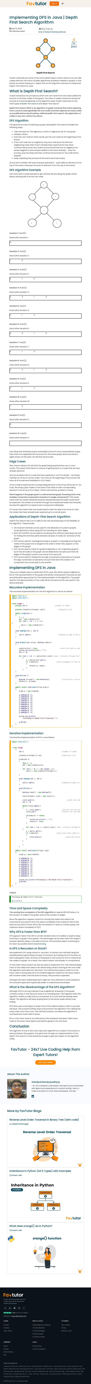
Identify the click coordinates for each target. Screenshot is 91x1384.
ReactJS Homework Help (56, 1371)
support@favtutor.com (18, 1316)
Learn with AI (8, 1331)
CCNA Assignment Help (72, 1371)
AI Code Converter (39, 1337)
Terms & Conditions (39, 1349)
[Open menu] (62, 3)
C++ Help (29, 1374)
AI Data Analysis (38, 1334)
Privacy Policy (37, 1346)
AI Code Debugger (39, 1331)
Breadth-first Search (29, 103)
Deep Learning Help (60, 1369)
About (6, 1346)
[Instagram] (19, 1308)
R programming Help (55, 1374)
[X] (5, 1308)
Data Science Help (24, 1366)
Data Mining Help (19, 1371)
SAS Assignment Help (26, 1369)
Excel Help (49, 1369)
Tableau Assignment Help (11, 1369)
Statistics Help (48, 1366)
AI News (6, 1325)
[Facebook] (24, 1308)
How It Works (65, 1325)
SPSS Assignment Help (69, 1374)
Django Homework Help (22, 1376)
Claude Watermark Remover (42, 1325)
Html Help (36, 1374)
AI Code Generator (39, 1328)
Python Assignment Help (74, 1366)
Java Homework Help (59, 1366)
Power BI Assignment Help (40, 1371)
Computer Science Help (11, 1366)
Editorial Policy (8, 1352)
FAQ (5, 1355)
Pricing (63, 1328)
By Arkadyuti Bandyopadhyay (53, 32)
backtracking (40, 944)
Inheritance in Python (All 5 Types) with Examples (40, 1171)
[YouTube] (14, 1308)
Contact (6, 1349)
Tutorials (6, 1328)
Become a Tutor (66, 1331)
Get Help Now (45, 1062)
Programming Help (37, 1366)
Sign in (54, 4)
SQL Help (28, 1371)
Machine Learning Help (74, 1369)
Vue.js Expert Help (39, 1369)
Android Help (44, 1374)
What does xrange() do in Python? (30, 1226)
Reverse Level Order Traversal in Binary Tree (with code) (44, 1119)
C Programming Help (19, 1374)
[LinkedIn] (10, 1308)
